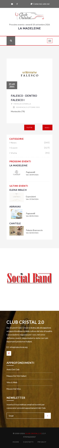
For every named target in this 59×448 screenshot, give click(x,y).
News (30, 143)
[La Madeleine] (16, 172)
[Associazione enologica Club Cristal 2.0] (29, 15)
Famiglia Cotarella (22, 104)
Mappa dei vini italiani (16, 376)
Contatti (28, 442)
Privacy (42, 442)
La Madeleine (29, 28)
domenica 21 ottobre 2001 (28, 107)
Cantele (15, 223)
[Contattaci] (12, 4)
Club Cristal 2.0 (25, 322)
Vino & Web (12, 382)
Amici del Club (13, 369)
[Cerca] (11, 40)
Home (16, 442)
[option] (29, 278)
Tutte (29, 127)
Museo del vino (14, 389)
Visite (30, 153)
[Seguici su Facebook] (18, 4)
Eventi (30, 148)
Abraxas (15, 206)
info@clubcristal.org (18, 347)
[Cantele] (16, 230)
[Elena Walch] (16, 197)
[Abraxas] (16, 214)
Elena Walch (18, 189)
